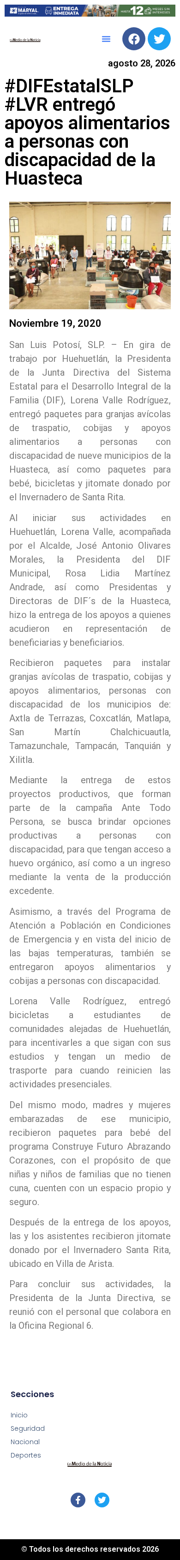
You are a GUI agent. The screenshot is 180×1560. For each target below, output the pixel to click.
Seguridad (28, 1428)
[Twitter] (159, 38)
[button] (106, 39)
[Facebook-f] (78, 1500)
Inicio (19, 1415)
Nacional (25, 1441)
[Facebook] (133, 38)
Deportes (26, 1455)
